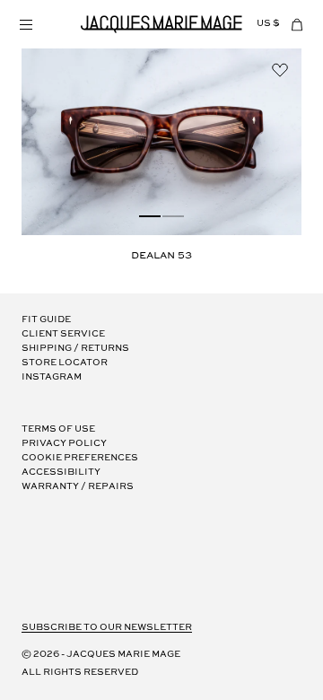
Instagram (52, 377)
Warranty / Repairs (78, 487)
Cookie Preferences (80, 458)
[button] (25, 24)
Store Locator (65, 363)
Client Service (63, 334)
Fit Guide (46, 320)
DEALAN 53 (161, 255)
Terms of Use (58, 429)
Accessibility (61, 472)
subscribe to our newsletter (107, 628)
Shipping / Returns (75, 349)
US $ (268, 24)
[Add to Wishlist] (279, 70)
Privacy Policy (64, 444)
